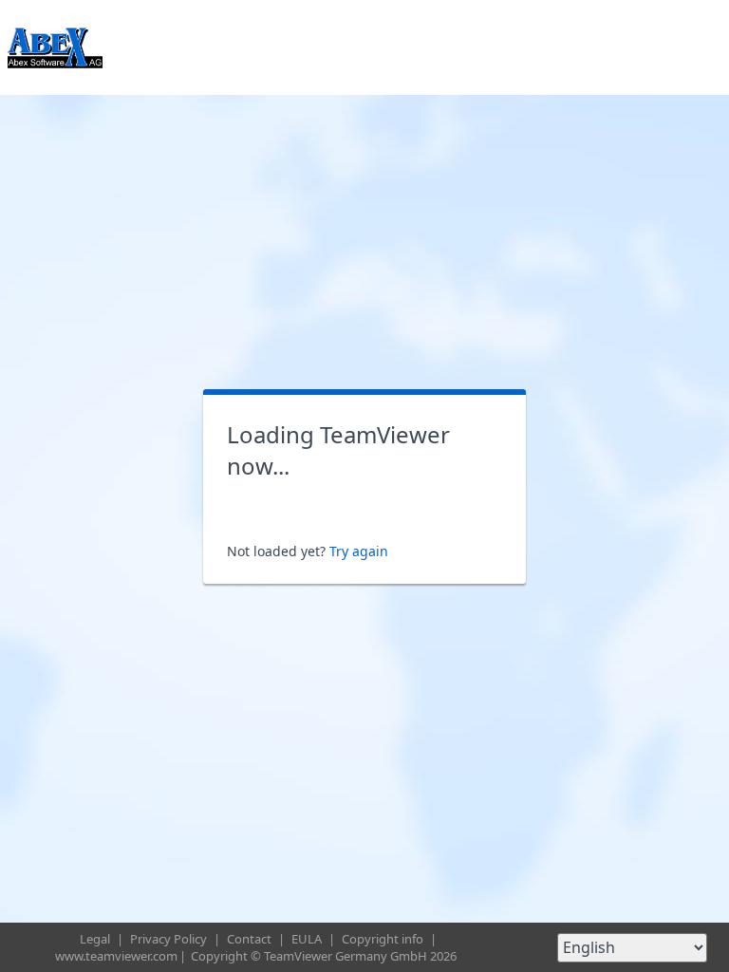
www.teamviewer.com (116, 955)
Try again (358, 551)
